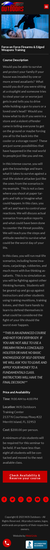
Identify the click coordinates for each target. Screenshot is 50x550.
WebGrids (31, 535)
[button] (46, 6)
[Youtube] (37, 499)
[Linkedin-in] (29, 499)
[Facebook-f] (4, 499)
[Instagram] (21, 499)
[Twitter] (12, 499)
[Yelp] (46, 499)
